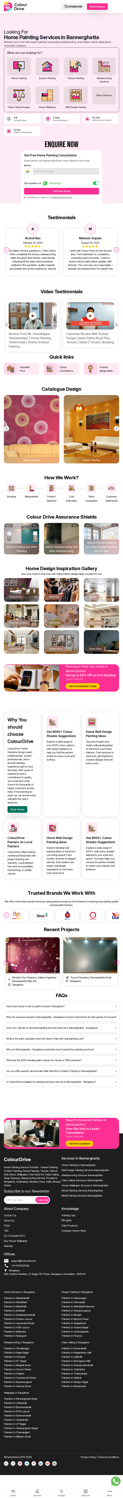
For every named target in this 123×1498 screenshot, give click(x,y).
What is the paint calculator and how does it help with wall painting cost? (45, 1038)
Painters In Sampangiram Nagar (21, 1428)
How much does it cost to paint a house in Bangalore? (35, 1006)
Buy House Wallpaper (15, 1240)
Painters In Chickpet (15, 1356)
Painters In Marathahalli (16, 1298)
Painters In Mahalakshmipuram (78, 1306)
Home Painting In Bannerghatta (78, 1165)
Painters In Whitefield (15, 1302)
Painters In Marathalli (15, 1306)
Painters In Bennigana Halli (76, 1360)
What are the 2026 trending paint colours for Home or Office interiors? (44, 1060)
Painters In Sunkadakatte (75, 1331)
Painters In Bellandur (15, 1331)
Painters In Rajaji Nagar (16, 1352)
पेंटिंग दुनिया (67, 1220)
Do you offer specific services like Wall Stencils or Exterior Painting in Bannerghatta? (51, 1071)
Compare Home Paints (74, 1230)
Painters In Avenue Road (17, 1386)
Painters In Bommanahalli (17, 1407)
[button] (28, 171)
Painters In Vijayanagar (74, 1298)
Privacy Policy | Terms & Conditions (100, 1457)
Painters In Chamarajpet (17, 1432)
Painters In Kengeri (72, 1314)
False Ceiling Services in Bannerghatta (82, 1180)
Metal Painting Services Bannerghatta (82, 1195)
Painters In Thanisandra (74, 1373)
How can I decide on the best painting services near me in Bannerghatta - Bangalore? (52, 1027)
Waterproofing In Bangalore (19, 1342)
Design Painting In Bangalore (77, 1292)
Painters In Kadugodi (15, 1335)
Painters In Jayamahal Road (19, 1323)
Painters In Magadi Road (17, 1365)
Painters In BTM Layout (17, 1411)
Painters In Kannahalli (73, 1302)
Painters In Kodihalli (14, 1310)
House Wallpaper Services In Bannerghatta (85, 1185)
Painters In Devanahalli (74, 1348)
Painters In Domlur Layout (18, 1318)
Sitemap (8, 1245)
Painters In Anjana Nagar (75, 1327)
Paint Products (70, 1225)
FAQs (7, 1225)
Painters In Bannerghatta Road (20, 1398)
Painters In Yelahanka (73, 1369)
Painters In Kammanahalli (17, 1415)
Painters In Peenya (72, 1335)
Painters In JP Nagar (15, 1423)
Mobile (27, 165)
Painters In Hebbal (71, 1377)
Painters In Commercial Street (20, 1377)
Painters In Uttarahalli (15, 1402)
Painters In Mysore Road (75, 1318)
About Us (9, 1220)
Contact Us (10, 1215)
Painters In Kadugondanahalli (77, 1365)
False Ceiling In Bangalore (75, 1342)
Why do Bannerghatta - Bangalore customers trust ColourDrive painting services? (50, 1049)
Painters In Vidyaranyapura (76, 1310)
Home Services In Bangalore (19, 1292)
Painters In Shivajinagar (16, 1348)
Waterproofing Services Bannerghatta (82, 1175)
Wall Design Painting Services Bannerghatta (85, 1170)
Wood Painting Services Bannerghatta (82, 1190)
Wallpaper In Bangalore (16, 1392)
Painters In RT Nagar (15, 1360)
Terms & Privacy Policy (62, 197)
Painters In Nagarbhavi (74, 1323)
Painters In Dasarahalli (16, 1419)
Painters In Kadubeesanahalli (19, 1314)
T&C (6, 1230)
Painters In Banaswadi (74, 1386)
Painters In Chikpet (14, 1373)
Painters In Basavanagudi (18, 1381)
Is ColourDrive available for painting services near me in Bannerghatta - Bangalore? (51, 1081)
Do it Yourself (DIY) (14, 1235)
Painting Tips (68, 1215)
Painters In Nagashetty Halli (76, 1352)
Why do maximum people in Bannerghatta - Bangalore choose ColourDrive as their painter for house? (61, 1017)
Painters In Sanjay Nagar (75, 1381)
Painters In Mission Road (17, 1436)
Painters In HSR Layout (16, 1327)
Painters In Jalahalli (72, 1356)
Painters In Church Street (17, 1369)
